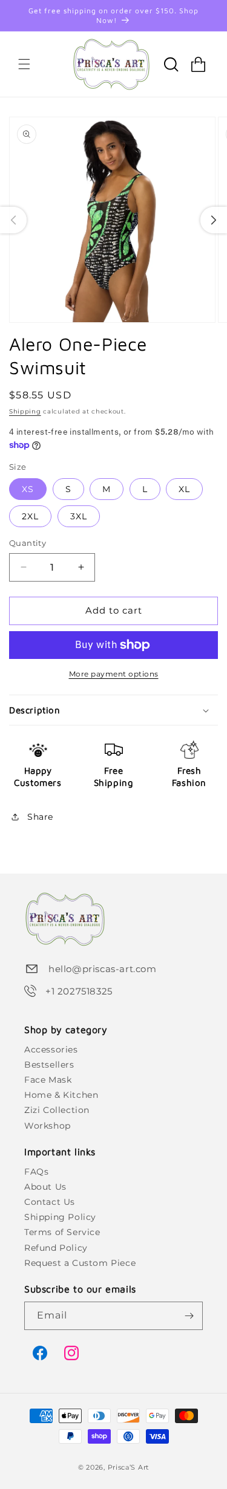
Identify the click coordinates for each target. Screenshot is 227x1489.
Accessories (51, 1049)
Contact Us (49, 1201)
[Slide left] (13, 220)
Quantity (27, 543)
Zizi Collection (57, 1110)
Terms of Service (62, 1232)
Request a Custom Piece (80, 1262)
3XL (78, 516)
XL (184, 489)
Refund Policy (56, 1247)
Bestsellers (49, 1064)
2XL (30, 516)
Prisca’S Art (128, 1467)
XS (28, 489)
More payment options (114, 673)
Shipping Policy (60, 1217)
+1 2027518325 (79, 991)
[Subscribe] (189, 1316)
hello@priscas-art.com (102, 969)
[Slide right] (213, 220)
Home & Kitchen (61, 1094)
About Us (45, 1186)
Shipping (25, 411)
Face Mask (47, 1079)
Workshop (47, 1125)
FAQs (36, 1171)
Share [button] (40, 816)
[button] (24, 64)
